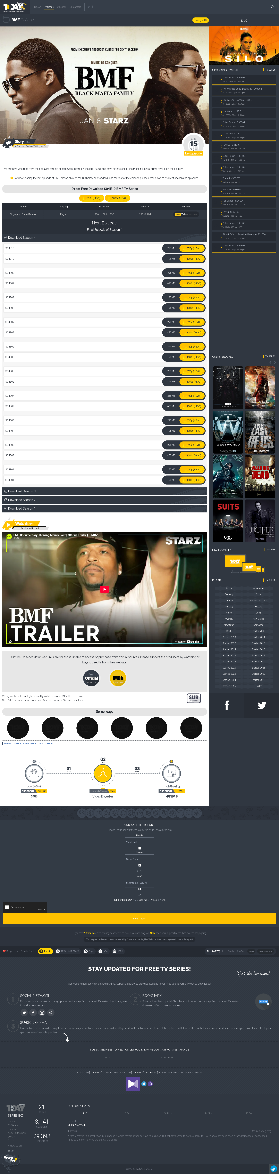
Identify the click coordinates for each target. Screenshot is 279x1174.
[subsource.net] (194, 698)
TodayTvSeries (140, 1169)
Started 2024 (229, 680)
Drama (8, 743)
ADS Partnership (17, 1132)
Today (11, 1121)
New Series (258, 618)
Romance (258, 625)
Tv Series (49, 7)
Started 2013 (258, 643)
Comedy (229, 594)
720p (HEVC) (93, 198)
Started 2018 (229, 661)
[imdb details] (118, 678)
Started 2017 (258, 655)
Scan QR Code (265, 951)
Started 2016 (229, 655)
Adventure (258, 588)
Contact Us (75, 7)
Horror (229, 612)
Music (258, 612)
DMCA (11, 1136)
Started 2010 (229, 637)
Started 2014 (229, 649)
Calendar (61, 7)
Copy (251, 951)
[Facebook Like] (227, 706)
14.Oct (86, 1113)
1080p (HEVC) (119, 198)
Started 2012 (229, 643)
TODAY (37, 7)
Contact (12, 1140)
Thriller (258, 686)
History (258, 606)
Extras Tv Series (44, 743)
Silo (244, 20)
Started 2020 (229, 667)
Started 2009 (258, 631)
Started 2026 (229, 686)
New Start (229, 625)
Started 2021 (27, 743)
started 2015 (258, 649)
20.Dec (249, 1113)
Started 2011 (258, 637)
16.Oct (127, 1113)
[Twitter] (88, 7)
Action (229, 588)
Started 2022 (229, 673)
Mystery (229, 618)
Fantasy (229, 606)
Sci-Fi (229, 631)
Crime (16, 743)
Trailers (12, 1129)
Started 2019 (258, 661)
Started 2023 (258, 673)
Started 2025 (258, 680)
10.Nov (168, 1113)
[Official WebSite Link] (95, 678)
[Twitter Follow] (262, 706)
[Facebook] (92, 7)
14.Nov (208, 1113)
